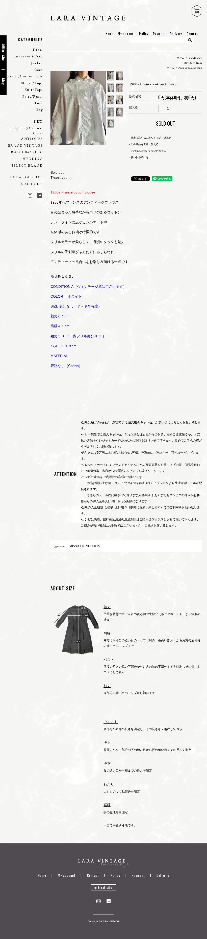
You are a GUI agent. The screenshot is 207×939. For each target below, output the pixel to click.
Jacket (37, 63)
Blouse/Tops (32, 83)
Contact (192, 33)
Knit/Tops (33, 90)
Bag (39, 109)
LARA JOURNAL (26, 177)
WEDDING (33, 159)
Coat (38, 70)
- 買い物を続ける (138, 157)
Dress (38, 50)
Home (110, 33)
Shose (38, 103)
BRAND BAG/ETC (26, 152)
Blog (3, 81)
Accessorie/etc (29, 56)
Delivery (176, 33)
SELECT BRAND (27, 165)
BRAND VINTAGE (25, 145)
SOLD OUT (32, 184)
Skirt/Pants (32, 96)
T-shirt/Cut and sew (24, 76)
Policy (143, 33)
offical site (103, 887)
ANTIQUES (32, 139)
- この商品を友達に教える (144, 144)
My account (126, 33)
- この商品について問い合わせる (147, 150)
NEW (38, 121)
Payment (159, 33)
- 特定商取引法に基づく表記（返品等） (151, 137)
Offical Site (3, 52)
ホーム (181, 57)
